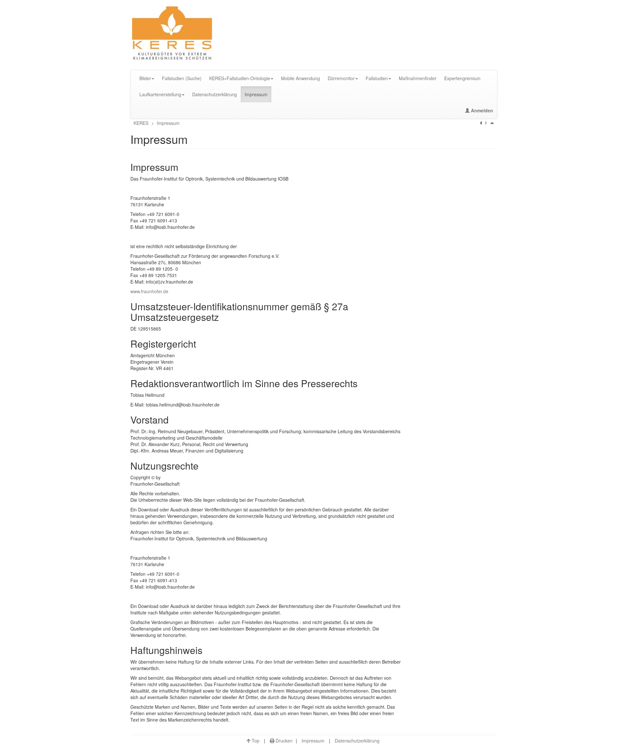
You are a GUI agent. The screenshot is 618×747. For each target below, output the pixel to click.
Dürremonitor (341, 78)
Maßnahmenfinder (417, 78)
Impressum (256, 94)
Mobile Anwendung (300, 78)
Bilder (145, 78)
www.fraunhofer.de (149, 291)
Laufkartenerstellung (160, 94)
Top (254, 740)
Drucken (283, 740)
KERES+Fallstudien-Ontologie (239, 78)
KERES (142, 123)
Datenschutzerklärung (214, 94)
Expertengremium (462, 78)
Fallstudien (377, 78)
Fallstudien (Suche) (181, 78)
